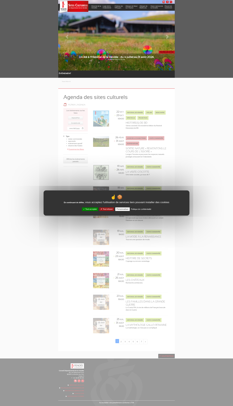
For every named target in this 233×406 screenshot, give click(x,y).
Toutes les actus (167, 52)
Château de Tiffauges (119, 7)
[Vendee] (73, 7)
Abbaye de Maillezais (143, 7)
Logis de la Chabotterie (107, 7)
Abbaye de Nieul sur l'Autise (131, 7)
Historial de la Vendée (96, 7)
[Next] (166, 35)
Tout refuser (107, 209)
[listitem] (163, 2)
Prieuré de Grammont (168, 7)
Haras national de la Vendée (157, 7)
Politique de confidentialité (141, 209)
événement (60, 73)
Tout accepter (91, 209)
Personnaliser (122, 209)
